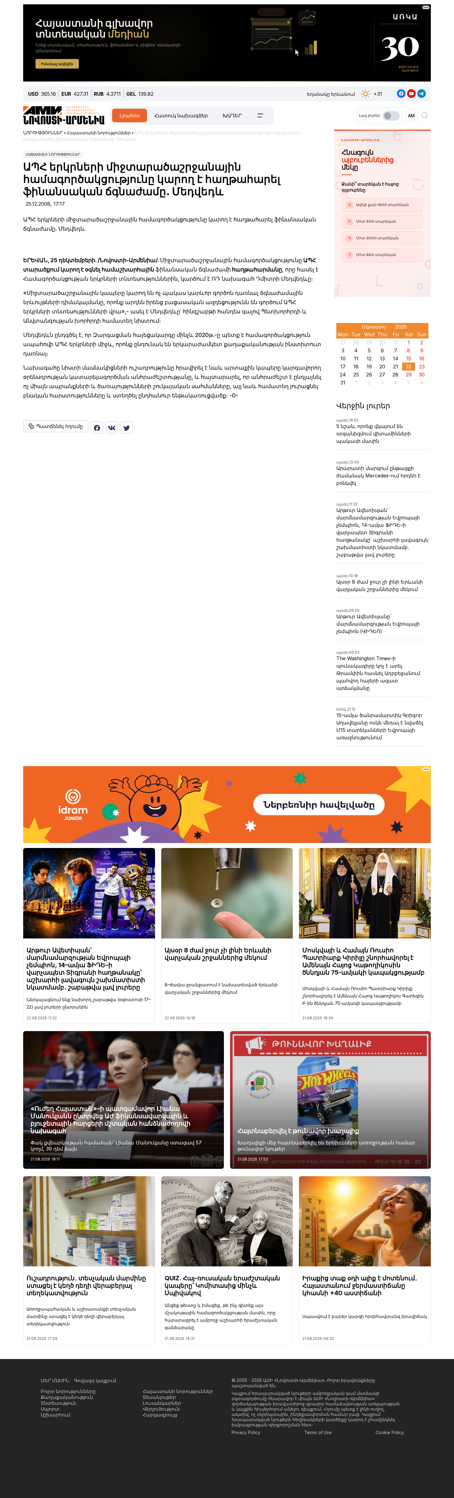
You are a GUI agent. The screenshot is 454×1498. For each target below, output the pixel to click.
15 (408, 358)
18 (356, 366)
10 (343, 358)
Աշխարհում (55, 1415)
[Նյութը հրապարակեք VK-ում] (112, 427)
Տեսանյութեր (159, 1397)
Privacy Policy (246, 1432)
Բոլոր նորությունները (68, 1391)
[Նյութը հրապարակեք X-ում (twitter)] (126, 427)
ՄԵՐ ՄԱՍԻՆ (55, 1380)
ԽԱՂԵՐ (232, 115)
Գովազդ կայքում (95, 1380)
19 (369, 366)
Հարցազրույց (160, 1415)
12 (369, 358)
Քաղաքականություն (67, 1397)
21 (395, 366)
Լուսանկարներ (162, 1403)
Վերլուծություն (161, 1409)
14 (395, 358)
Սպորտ (50, 1409)
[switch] (391, 116)
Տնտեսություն (58, 1403)
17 (343, 366)
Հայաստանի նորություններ (53, 154)
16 (421, 358)
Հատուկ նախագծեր (181, 115)
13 (382, 358)
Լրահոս (130, 115)
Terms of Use (318, 1432)
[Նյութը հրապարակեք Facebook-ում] (97, 427)
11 (356, 358)
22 (408, 366)
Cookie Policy (390, 1432)
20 (382, 366)
